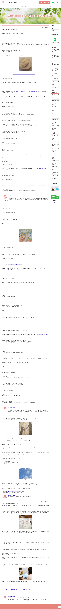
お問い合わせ (52, 6)
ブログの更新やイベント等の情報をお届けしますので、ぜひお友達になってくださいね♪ (16, 589)
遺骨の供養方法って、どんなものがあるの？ (55, 171)
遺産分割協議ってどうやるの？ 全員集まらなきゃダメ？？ (55, 102)
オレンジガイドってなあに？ (55, 115)
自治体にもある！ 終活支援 (55, 156)
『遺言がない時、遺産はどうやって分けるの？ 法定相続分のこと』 (26, 91)
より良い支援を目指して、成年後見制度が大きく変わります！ (55, 121)
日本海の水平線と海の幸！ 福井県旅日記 (55, 50)
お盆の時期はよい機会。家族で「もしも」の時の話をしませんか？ (55, 55)
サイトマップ (54, 30)
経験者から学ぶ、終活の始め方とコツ (55, 149)
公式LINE (3, 189)
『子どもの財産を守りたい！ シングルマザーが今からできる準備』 (24, 74)
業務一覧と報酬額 (24, 6)
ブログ (38, 6)
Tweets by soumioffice (55, 202)
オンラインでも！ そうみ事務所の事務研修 (55, 64)
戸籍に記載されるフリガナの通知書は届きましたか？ (55, 96)
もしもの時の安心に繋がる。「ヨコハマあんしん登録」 (55, 69)
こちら (57, 43)
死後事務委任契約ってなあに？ (55, 167)
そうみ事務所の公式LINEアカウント (13, 491)
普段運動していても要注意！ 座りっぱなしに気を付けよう (55, 127)
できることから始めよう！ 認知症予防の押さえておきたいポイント (55, 177)
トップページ (9, 6)
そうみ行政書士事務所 (11, 2)
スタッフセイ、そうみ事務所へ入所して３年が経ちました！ (55, 87)
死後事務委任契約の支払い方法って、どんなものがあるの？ (55, 162)
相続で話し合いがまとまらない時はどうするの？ (55, 108)
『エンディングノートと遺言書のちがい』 (15, 264)
